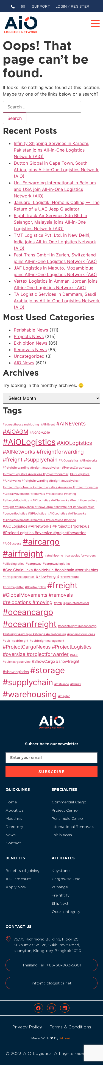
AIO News (24, 362)
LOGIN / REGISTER (72, 6)
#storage (47, 670)
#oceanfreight (30, 624)
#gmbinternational (76, 603)
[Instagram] (51, 1008)
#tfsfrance (61, 684)
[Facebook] (38, 1008)
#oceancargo (28, 612)
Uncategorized (29, 356)
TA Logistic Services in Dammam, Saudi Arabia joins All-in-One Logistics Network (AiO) (57, 300)
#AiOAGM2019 (40, 432)
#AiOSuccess (12, 543)
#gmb (58, 603)
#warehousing (30, 694)
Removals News (30, 349)
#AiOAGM (15, 431)
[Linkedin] (64, 1008)
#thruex (75, 684)
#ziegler (64, 696)
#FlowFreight (47, 576)
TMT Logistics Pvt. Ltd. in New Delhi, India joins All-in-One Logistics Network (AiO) (55, 241)
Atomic (66, 1038)
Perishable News (31, 330)
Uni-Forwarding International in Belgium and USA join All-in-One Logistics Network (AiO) (55, 189)
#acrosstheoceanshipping (21, 424)
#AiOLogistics (29, 442)
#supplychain (28, 682)
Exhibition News (30, 343)
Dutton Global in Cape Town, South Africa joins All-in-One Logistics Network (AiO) (56, 169)
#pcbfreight (20, 641)
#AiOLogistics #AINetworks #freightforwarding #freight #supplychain (47, 451)
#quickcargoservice (16, 662)
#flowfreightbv (35, 587)
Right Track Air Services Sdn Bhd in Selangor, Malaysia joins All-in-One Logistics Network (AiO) (50, 222)
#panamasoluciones (81, 634)
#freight (62, 585)
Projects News (29, 336)
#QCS (74, 655)
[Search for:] (42, 107)
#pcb (6, 641)
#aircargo (41, 541)
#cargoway (33, 564)
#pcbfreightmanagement (47, 641)
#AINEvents (71, 423)
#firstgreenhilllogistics (19, 577)
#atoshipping (53, 555)
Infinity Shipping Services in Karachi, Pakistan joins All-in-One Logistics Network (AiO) (51, 150)
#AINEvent (47, 424)
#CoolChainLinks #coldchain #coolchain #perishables (50, 570)
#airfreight (23, 553)
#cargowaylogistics (57, 564)
